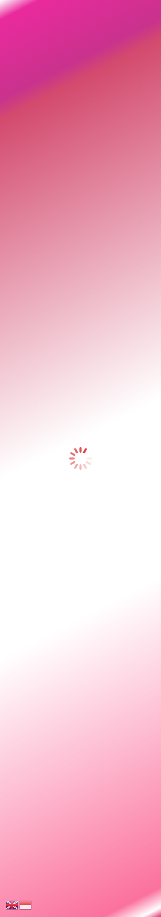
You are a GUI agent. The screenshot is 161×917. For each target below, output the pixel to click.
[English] (12, 904)
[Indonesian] (25, 904)
